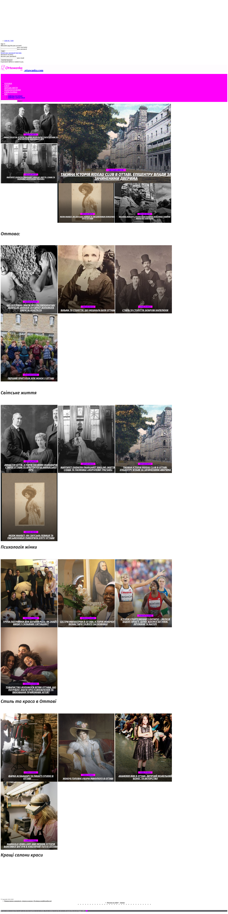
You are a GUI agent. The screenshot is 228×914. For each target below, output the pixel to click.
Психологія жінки (12, 90)
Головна (8, 83)
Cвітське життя (11, 88)
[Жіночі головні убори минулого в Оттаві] (86, 747)
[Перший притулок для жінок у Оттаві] (29, 347)
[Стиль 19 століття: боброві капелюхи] (143, 279)
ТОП (5, 94)
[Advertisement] (114, 880)
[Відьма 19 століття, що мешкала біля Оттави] (86, 279)
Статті (6, 86)
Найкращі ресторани (15, 96)
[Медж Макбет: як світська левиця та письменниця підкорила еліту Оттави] (85, 203)
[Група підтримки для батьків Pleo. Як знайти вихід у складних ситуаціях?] (29, 593)
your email (20, 58)
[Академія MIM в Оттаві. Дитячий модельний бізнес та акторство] (143, 747)
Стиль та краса (10, 92)
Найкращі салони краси (16, 98)
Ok (87, 911)
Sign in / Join (8, 41)
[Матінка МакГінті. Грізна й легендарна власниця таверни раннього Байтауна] (143, 203)
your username (22, 47)
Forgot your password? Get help (11, 53)
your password (22, 49)
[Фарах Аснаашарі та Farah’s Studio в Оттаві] (29, 747)
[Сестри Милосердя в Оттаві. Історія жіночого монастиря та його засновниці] (86, 593)
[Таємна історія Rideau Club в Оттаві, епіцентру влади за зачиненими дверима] (114, 143)
